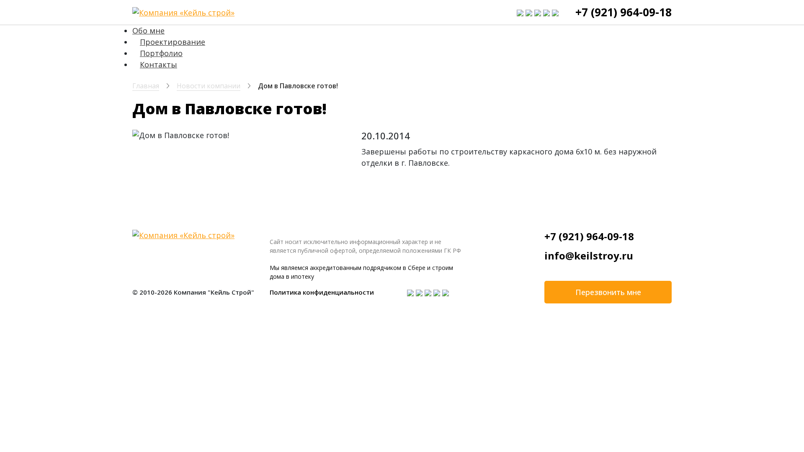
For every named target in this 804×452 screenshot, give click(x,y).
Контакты (158, 64)
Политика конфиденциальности (322, 292)
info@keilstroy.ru (588, 255)
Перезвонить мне (608, 292)
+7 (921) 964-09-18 (623, 12)
